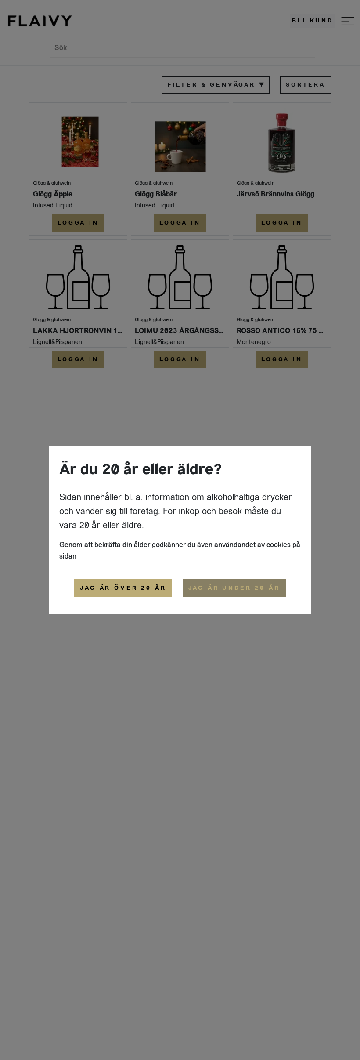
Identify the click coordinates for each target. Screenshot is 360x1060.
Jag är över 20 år (123, 588)
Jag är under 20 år (234, 588)
